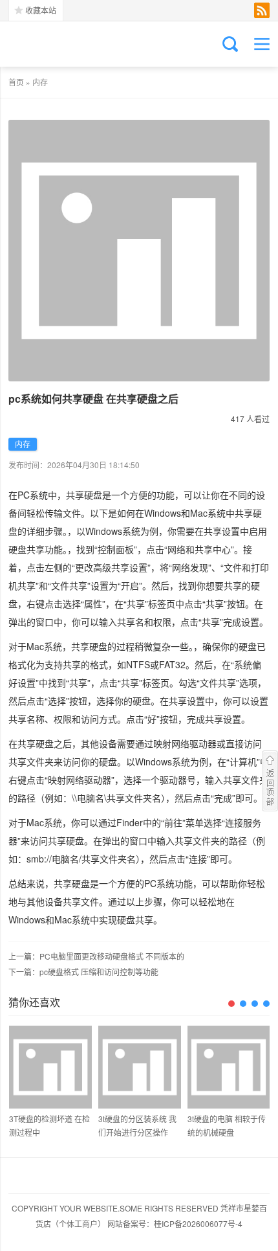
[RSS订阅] (262, 10)
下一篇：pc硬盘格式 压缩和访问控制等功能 (83, 971)
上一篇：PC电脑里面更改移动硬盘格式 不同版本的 (96, 956)
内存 (40, 81)
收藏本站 (40, 10)
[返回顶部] (270, 780)
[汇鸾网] (73, 44)
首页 (16, 81)
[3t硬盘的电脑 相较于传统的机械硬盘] (228, 1067)
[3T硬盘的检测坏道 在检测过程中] (50, 1067)
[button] (231, 1003)
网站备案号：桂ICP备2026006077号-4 (174, 1223)
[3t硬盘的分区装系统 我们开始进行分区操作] (139, 1067)
